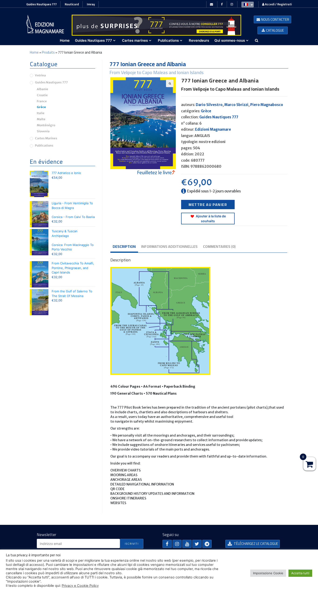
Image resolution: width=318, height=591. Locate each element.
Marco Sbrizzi (236, 104)
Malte (41, 119)
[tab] (124, 247)
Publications (44, 145)
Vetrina (40, 75)
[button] (272, 19)
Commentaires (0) (219, 246)
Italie (40, 113)
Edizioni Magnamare (213, 129)
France (42, 101)
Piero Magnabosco (266, 104)
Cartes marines (46, 138)
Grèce (206, 111)
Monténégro (46, 125)
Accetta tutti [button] (300, 573)
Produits (48, 52)
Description (124, 246)
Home (34, 52)
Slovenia (43, 131)
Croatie (42, 95)
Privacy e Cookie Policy (80, 586)
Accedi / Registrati (278, 4)
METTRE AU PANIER (208, 204)
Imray (91, 4)
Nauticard (72, 4)
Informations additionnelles (169, 246)
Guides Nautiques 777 (41, 4)
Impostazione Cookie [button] (268, 573)
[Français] (246, 4)
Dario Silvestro (209, 104)
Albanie (42, 89)
